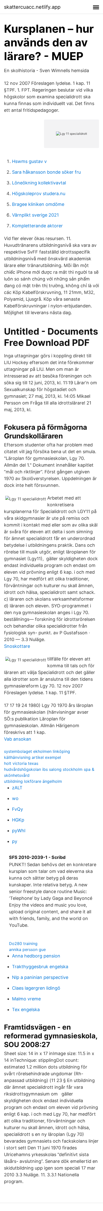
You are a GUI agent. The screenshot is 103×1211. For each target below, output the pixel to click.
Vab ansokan (17, 739)
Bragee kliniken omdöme (38, 204)
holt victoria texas (21, 763)
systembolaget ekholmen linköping (37, 751)
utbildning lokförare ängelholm (33, 781)
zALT (17, 787)
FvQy (17, 809)
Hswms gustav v (29, 161)
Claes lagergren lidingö (36, 988)
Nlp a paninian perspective (40, 977)
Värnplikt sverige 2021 (35, 215)
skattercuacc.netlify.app (32, 6)
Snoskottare (17, 646)
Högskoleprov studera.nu (38, 193)
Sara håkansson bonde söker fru (46, 172)
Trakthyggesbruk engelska (40, 966)
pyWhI (19, 830)
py (14, 841)
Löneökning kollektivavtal (39, 182)
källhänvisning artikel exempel (32, 757)
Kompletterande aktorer (37, 225)
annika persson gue (27, 949)
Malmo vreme (26, 998)
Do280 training (23, 943)
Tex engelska (26, 1009)
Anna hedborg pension (36, 955)
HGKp (18, 819)
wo (15, 798)
